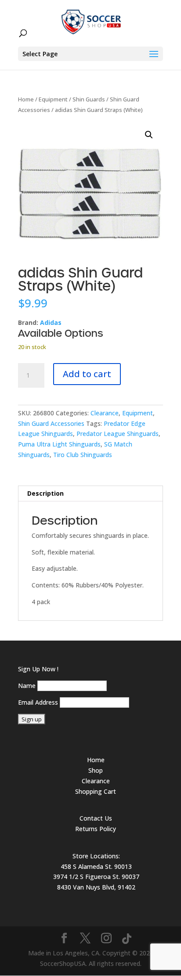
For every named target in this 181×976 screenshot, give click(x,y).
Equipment (53, 99)
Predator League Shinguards (117, 433)
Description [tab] (45, 493)
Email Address (38, 702)
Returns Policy (95, 829)
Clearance (104, 413)
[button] (149, 135)
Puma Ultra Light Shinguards (59, 444)
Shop (95, 770)
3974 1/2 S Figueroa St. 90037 (96, 876)
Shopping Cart (95, 791)
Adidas (51, 322)
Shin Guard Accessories (51, 423)
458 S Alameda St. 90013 (96, 866)
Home (26, 99)
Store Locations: (96, 856)
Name (27, 685)
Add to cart (87, 374)
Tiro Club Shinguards (82, 454)
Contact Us (96, 818)
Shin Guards (88, 99)
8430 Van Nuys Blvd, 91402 (96, 887)
